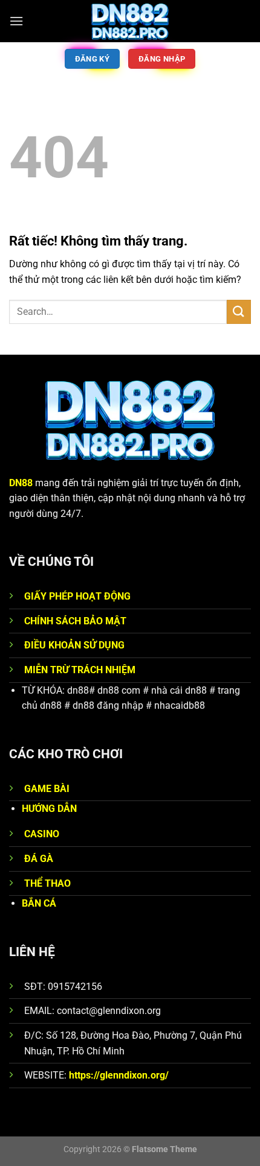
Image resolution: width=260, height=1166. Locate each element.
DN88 (21, 483)
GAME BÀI (47, 788)
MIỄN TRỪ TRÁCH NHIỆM (79, 670)
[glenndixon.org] (130, 21)
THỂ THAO (47, 883)
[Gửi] (239, 311)
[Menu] (16, 21)
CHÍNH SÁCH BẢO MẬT (75, 621)
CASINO (41, 834)
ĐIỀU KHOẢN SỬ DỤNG (74, 645)
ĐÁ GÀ (38, 858)
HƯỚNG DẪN (49, 808)
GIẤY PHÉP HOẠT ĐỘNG (77, 596)
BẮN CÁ (39, 903)
